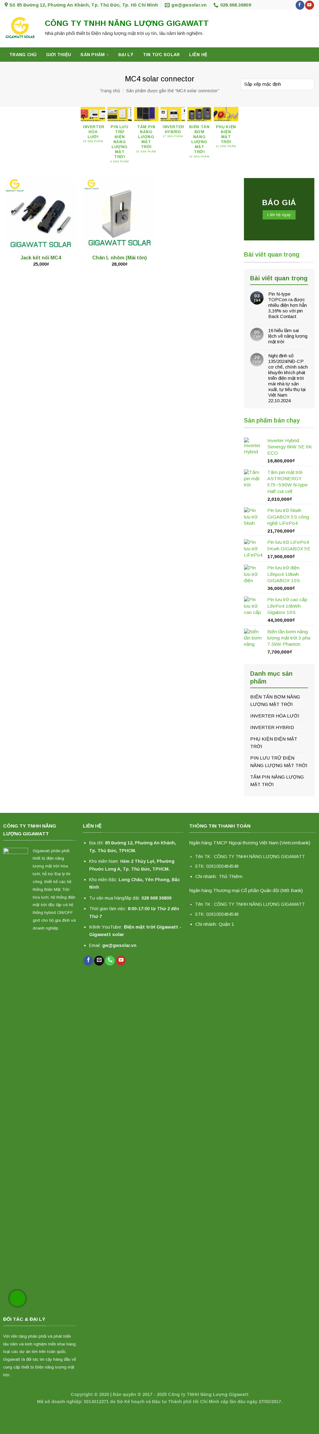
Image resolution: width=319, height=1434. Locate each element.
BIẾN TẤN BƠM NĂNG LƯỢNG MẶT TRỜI (275, 700)
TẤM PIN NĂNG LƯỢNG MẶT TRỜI (277, 780)
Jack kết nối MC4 (41, 257)
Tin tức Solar (161, 54)
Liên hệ (198, 54)
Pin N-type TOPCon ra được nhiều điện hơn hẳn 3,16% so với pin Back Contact (287, 305)
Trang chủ (23, 54)
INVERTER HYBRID (272, 727)
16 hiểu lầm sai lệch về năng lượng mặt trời (287, 336)
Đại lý (126, 54)
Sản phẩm (92, 54)
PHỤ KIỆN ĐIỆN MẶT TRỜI (273, 742)
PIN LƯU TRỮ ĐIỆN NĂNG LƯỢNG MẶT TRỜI (278, 761)
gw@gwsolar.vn (119, 945)
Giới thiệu (58, 54)
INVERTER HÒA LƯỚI (274, 715)
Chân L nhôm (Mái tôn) (119, 257)
